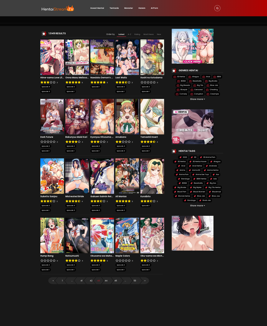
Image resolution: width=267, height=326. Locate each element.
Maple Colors (122, 256)
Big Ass (212, 183)
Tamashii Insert (149, 137)
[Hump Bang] (52, 235)
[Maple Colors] (127, 235)
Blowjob (183, 89)
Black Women (199, 191)
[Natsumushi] (77, 235)
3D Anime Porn (209, 157)
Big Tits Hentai (214, 187)
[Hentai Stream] (58, 8)
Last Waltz (121, 77)
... (72, 280)
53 (135, 280)
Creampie (214, 94)
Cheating (213, 89)
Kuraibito (145, 196)
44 (106, 280)
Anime (182, 170)
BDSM (183, 81)
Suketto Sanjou (48, 196)
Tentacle (114, 8)
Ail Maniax (121, 196)
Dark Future (46, 137)
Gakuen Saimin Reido (102, 196)
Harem (142, 8)
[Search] (217, 8)
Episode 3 (46, 91)
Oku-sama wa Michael (152, 256)
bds (215, 179)
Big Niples (197, 187)
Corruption (198, 94)
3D (195, 157)
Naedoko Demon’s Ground (102, 77)
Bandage (185, 179)
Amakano (120, 137)
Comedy (183, 94)
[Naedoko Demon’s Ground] (102, 57)
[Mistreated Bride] (77, 175)
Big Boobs (212, 81)
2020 (184, 157)
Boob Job (206, 200)
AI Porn (154, 8)
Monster (128, 8)
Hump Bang (46, 256)
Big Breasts (185, 85)
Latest (121, 34)
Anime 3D (196, 170)
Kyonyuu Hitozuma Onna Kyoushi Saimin (102, 137)
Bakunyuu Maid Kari (76, 137)
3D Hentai (181, 76)
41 (81, 280)
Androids (213, 166)
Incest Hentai (97, 8)
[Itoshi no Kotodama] (152, 57)
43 (98, 280)
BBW (219, 76)
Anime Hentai (212, 170)
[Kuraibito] (152, 175)
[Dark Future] (52, 116)
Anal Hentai (197, 166)
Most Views (149, 34)
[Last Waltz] (127, 57)
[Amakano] (127, 116)
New (159, 34)
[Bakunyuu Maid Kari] (77, 116)
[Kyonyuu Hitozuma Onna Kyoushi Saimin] (102, 116)
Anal (208, 76)
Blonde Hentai (184, 196)
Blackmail (216, 191)
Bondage (191, 200)
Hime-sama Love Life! (52, 77)
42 (91, 280)
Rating (137, 34)
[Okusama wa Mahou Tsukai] (102, 235)
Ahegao (195, 76)
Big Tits (200, 85)
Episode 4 (46, 87)
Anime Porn (184, 174)
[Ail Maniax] (127, 175)
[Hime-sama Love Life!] (52, 57)
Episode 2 (71, 87)
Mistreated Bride (74, 196)
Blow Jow (216, 196)
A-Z (129, 34)
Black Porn (181, 191)
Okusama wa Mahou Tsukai (102, 256)
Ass (217, 174)
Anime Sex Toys (202, 174)
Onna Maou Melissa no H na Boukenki (77, 77)
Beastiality (197, 81)
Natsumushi (72, 256)
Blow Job (214, 85)
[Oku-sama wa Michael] (152, 235)
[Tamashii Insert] (152, 116)
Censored (198, 89)
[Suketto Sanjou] (52, 175)
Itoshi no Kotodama (151, 77)
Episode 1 (70, 91)
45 (115, 280)
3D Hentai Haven (199, 161)
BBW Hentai (201, 179)
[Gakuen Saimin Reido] (102, 175)
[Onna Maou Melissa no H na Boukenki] (77, 57)
